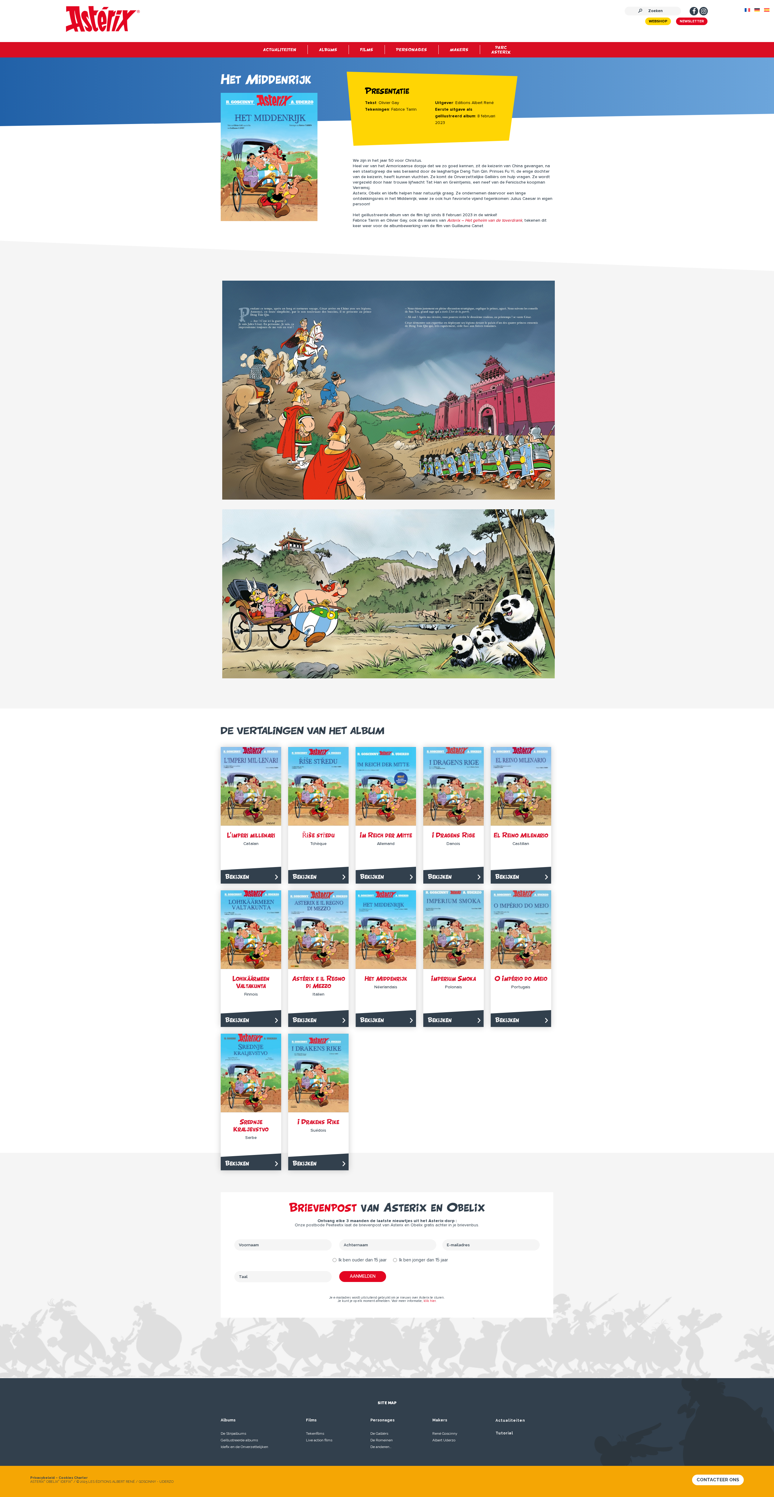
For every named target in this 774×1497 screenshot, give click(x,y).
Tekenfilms (315, 1433)
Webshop (658, 21)
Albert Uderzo (443, 1440)
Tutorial (504, 1433)
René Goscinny (444, 1433)
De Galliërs (379, 1433)
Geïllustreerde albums (239, 1440)
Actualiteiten (510, 1420)
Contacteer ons (718, 1479)
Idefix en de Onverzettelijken (244, 1447)
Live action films (319, 1440)
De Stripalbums (233, 1433)
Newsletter (692, 21)
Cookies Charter (73, 1478)
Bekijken (237, 876)
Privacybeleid (42, 1478)
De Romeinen (381, 1440)
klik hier (430, 1301)
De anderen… (381, 1447)
